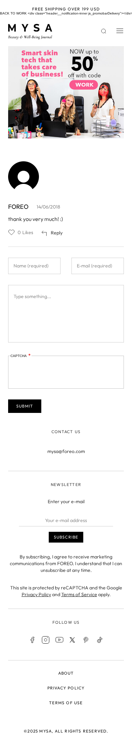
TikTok (100, 640)
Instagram (46, 640)
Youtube (59, 640)
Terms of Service (79, 594)
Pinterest (86, 640)
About (66, 673)
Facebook (32, 640)
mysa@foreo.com (66, 451)
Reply (57, 233)
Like (11, 232)
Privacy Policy (36, 594)
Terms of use (66, 702)
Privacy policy (66, 687)
